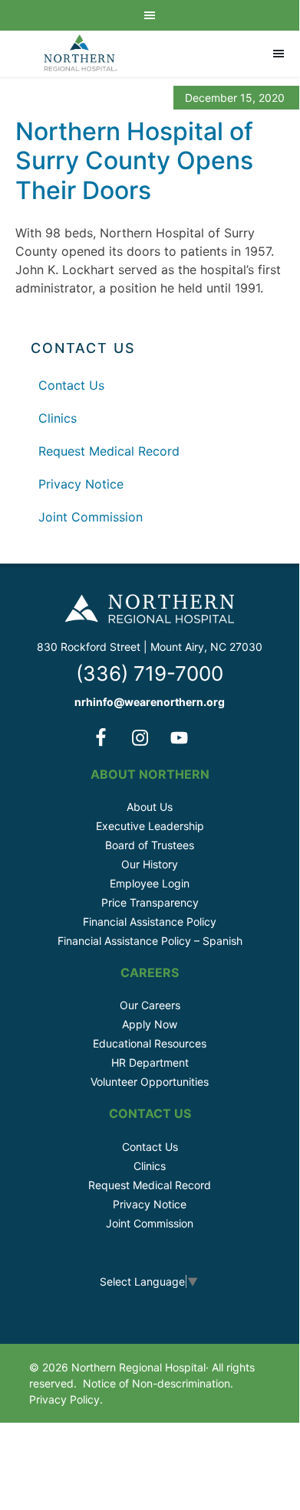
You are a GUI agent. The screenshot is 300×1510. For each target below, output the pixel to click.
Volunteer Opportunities (150, 1081)
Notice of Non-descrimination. (158, 1383)
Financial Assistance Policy (149, 921)
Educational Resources (149, 1043)
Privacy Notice (81, 484)
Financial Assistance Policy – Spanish (150, 940)
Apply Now (149, 1024)
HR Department (150, 1062)
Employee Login (150, 883)
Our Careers (150, 1005)
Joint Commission (90, 517)
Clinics (57, 418)
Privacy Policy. (66, 1399)
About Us (150, 806)
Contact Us (71, 385)
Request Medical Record (109, 451)
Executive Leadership (150, 825)
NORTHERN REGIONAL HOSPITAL (80, 54)
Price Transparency (150, 902)
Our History (149, 864)
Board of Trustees (149, 844)
